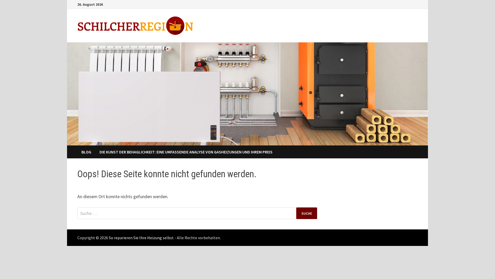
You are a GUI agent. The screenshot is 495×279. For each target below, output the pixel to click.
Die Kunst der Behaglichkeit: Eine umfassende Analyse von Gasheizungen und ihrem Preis (186, 151)
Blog (86, 151)
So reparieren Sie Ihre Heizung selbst (141, 237)
